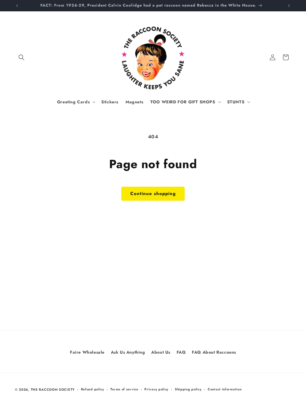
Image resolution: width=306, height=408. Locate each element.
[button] (21, 57)
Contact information (224, 389)
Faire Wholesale (87, 352)
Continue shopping (153, 193)
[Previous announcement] (17, 5)
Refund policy (92, 389)
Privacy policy (156, 389)
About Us (160, 352)
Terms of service (124, 389)
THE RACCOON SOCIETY (53, 389)
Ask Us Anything (128, 352)
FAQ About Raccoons (214, 352)
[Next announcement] (289, 5)
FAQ (181, 352)
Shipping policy (188, 389)
